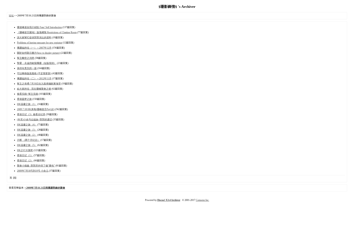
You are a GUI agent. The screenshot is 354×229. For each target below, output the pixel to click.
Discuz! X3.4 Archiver (168, 200)
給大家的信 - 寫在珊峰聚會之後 (34, 88)
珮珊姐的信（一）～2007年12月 (34, 47)
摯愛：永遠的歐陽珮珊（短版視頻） (36, 63)
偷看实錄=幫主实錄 (27, 93)
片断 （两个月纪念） (28, 140)
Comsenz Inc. (202, 200)
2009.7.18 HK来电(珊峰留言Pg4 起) (35, 109)
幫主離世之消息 (25, 58)
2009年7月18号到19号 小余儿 (32, 170)
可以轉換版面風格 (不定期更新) (34, 73)
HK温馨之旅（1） (27, 104)
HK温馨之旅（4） (27, 124)
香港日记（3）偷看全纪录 (31, 114)
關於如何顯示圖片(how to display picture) (38, 52)
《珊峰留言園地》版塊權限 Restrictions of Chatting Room (47, 32)
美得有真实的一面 (27, 68)
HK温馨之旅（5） (27, 145)
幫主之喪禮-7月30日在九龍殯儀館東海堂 (39, 83)
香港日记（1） (25, 155)
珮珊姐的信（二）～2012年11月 (34, 78)
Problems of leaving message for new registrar (39, 42)
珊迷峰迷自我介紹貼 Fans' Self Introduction (39, 27)
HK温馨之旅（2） (27, 134)
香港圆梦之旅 (24, 99)
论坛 (11, 15)
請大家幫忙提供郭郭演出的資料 (34, 37)
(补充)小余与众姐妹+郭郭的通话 (34, 119)
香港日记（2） (25, 160)
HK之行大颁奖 (25, 150)
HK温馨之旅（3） (27, 129)
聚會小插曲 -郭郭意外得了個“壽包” (36, 165)
